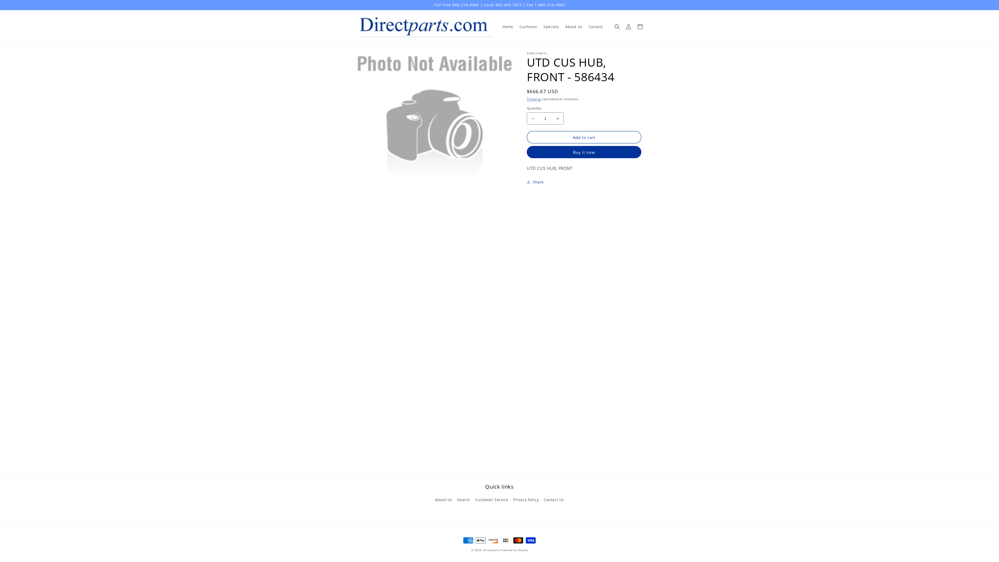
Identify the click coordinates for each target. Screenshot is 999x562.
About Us (443, 499)
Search (463, 499)
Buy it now (584, 152)
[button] (617, 27)
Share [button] (538, 182)
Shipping (534, 99)
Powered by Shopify (514, 550)
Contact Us (554, 499)
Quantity (534, 108)
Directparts (491, 550)
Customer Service (491, 499)
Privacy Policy (526, 499)
